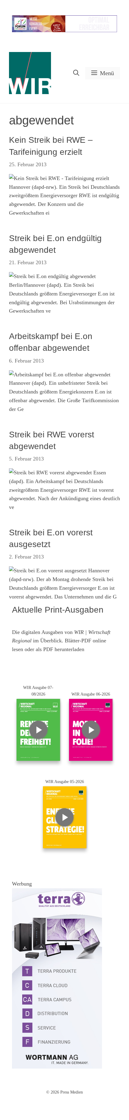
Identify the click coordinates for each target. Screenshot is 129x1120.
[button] (76, 73)
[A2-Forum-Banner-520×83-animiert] (64, 31)
